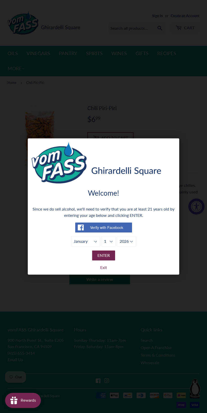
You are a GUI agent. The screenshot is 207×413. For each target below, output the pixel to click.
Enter (103, 255)
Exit (103, 267)
